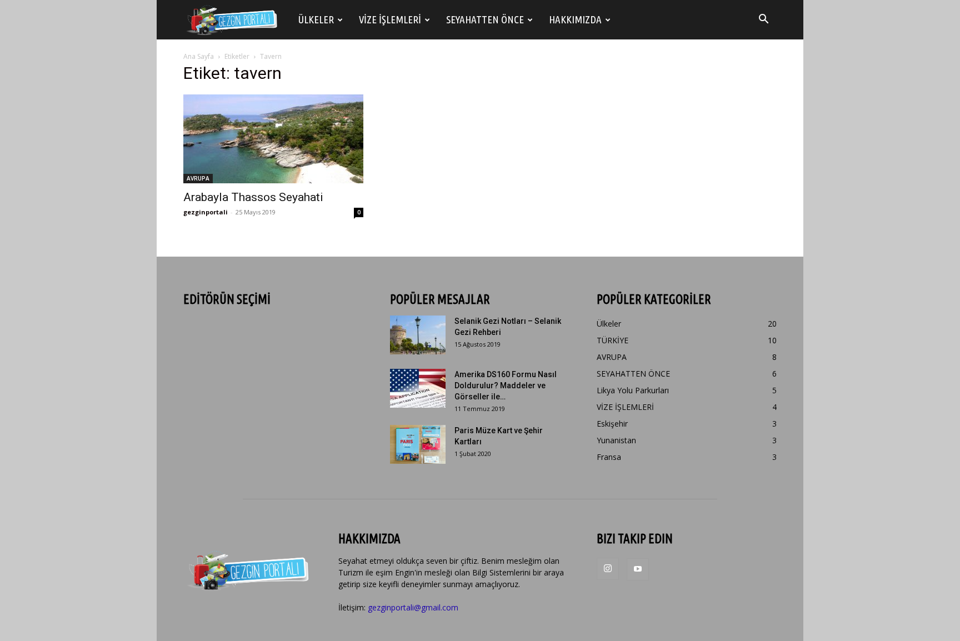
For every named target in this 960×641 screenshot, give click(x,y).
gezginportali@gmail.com (413, 607)
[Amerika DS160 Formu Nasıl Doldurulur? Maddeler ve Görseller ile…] (418, 388)
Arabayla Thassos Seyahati (253, 197)
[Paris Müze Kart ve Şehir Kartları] (418, 444)
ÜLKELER (316, 19)
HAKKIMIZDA (575, 19)
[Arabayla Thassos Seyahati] (273, 138)
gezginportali (205, 212)
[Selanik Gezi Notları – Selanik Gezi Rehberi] (418, 335)
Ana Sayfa (198, 56)
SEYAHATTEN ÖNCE (485, 19)
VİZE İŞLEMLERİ (390, 19)
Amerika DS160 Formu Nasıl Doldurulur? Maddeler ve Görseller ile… (505, 385)
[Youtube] (638, 569)
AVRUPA (198, 178)
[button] (763, 20)
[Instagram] (608, 569)
